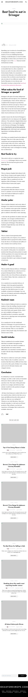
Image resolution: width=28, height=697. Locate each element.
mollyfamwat (12, 450)
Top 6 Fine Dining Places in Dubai (14, 447)
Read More (13, 457)
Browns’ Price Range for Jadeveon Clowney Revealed (14, 465)
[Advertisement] (14, 656)
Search (22, 675)
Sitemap (24, 692)
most (15, 60)
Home (3, 691)
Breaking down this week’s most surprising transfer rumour (14, 584)
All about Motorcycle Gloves (14, 624)
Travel (14, 8)
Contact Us (22, 691)
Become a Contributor (7, 692)
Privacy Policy (18, 692)
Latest (11, 461)
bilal (6, 45)
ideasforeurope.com (14, 2)
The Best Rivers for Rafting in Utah (14, 546)
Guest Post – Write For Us (12, 691)
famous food (4, 160)
